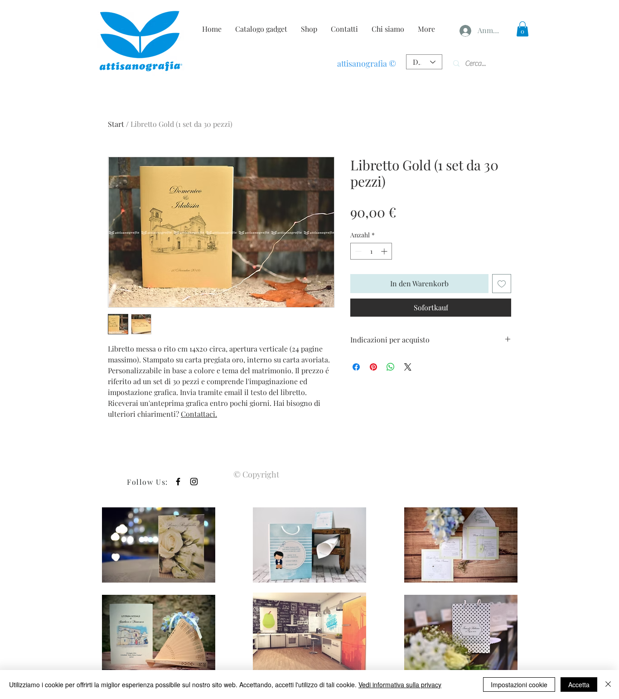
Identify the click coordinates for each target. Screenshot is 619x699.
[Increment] (385, 251)
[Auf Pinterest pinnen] (373, 367)
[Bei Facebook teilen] (356, 367)
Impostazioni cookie (519, 684)
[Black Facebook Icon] (178, 482)
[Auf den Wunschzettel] (501, 283)
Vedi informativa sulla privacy (399, 684)
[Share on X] (407, 367)
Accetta (579, 684)
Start (116, 124)
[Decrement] (357, 251)
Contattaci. (199, 414)
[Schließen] (608, 684)
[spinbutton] (371, 251)
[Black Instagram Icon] (194, 482)
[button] (522, 28)
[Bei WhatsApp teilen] (390, 367)
